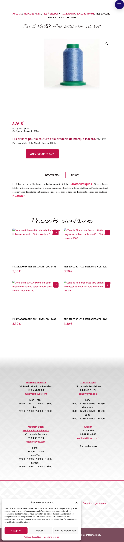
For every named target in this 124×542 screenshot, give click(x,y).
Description (52, 175)
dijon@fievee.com (35, 441)
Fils (38, 13)
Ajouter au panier (42, 153)
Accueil (17, 13)
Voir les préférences (65, 530)
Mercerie (29, 13)
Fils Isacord (67, 13)
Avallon (88, 426)
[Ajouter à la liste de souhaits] (56, 232)
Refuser (40, 530)
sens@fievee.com (88, 393)
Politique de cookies (32, 537)
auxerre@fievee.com (36, 393)
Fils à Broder (50, 13)
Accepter (16, 530)
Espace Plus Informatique (86, 534)
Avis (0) (75, 175)
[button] (76, 502)
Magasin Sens (88, 382)
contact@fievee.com (88, 437)
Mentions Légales (51, 537)
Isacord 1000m (85, 13)
